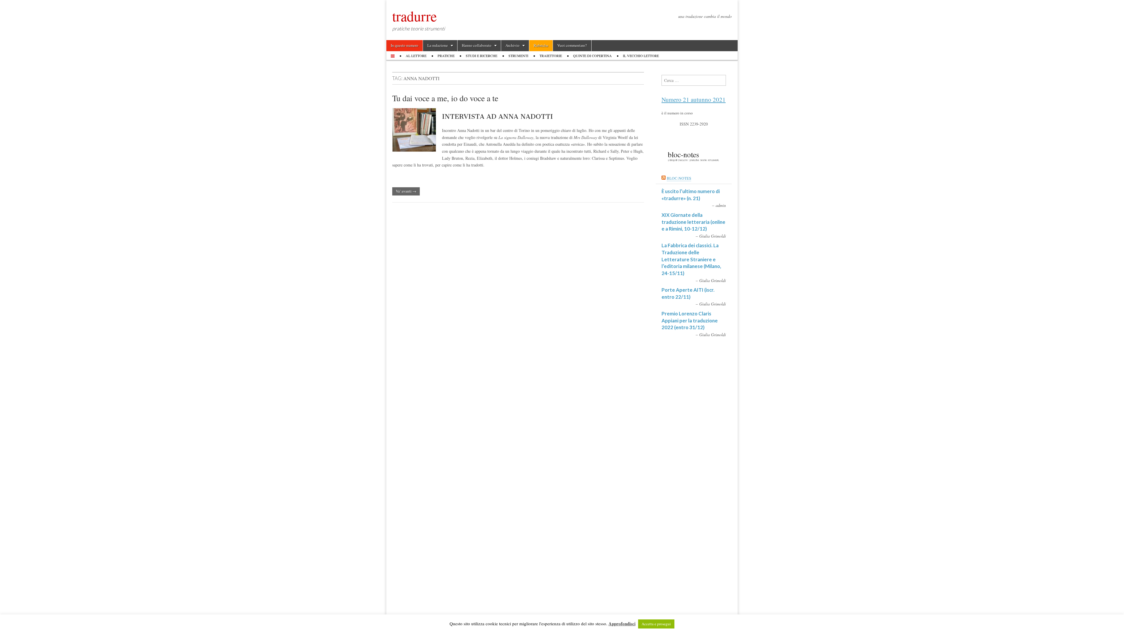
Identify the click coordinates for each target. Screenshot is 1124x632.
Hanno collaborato (476, 45)
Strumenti (518, 55)
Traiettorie (550, 55)
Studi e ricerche (481, 55)
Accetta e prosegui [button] (656, 623)
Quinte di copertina (592, 55)
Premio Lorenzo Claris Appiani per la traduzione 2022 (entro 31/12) (690, 320)
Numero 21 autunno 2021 (694, 99)
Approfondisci (622, 623)
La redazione (437, 45)
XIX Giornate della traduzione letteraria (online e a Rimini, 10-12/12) (693, 222)
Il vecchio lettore (641, 55)
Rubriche (541, 45)
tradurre (414, 15)
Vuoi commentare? (572, 45)
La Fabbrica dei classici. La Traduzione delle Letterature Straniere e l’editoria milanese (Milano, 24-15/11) (691, 259)
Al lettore (416, 55)
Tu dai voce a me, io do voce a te (445, 98)
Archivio (513, 45)
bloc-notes (679, 178)
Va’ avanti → (406, 191)
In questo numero (404, 45)
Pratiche (446, 55)
